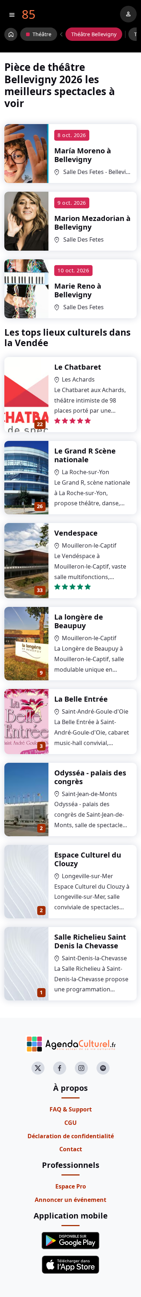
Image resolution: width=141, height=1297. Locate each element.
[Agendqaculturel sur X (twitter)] (37, 1068)
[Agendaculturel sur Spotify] (103, 1068)
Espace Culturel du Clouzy (87, 859)
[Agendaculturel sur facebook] (59, 1068)
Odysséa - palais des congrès (90, 777)
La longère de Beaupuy (78, 621)
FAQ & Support (71, 1109)
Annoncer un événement (70, 1200)
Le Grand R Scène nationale (85, 455)
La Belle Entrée (81, 699)
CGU (70, 1123)
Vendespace (76, 533)
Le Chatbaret (77, 367)
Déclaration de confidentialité (70, 1136)
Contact (70, 1149)
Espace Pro (70, 1186)
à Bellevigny (82, 155)
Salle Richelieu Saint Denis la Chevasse (90, 941)
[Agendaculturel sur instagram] (81, 1068)
